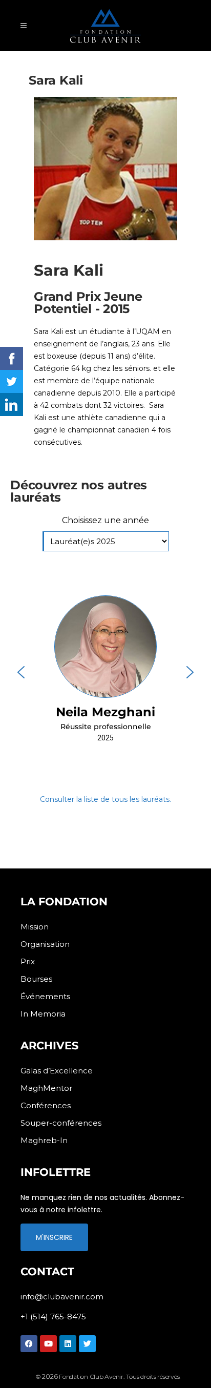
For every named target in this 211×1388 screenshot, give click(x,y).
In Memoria (43, 1014)
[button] (105, 672)
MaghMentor (46, 1088)
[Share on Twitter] (11, 381)
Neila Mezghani (105, 712)
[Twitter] (87, 1343)
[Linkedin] (67, 1343)
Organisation (45, 944)
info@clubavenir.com (61, 1296)
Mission (34, 926)
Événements (45, 996)
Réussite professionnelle (105, 726)
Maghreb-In (44, 1140)
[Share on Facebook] (11, 358)
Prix (27, 961)
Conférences (45, 1105)
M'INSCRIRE (54, 1237)
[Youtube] (48, 1343)
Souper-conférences (60, 1123)
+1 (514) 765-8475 (53, 1316)
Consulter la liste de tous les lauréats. (105, 799)
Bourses (36, 979)
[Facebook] (28, 1343)
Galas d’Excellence (56, 1070)
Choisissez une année (105, 520)
